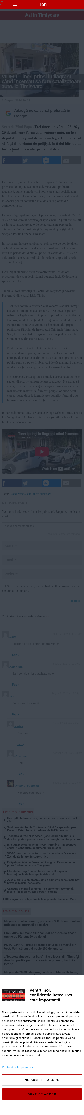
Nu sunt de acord (42, 1080)
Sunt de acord (42, 1094)
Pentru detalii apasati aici (18, 1067)
